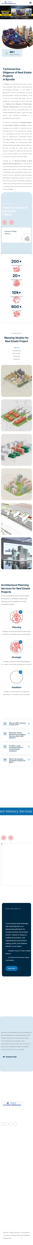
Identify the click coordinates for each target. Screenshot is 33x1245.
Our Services (5, 1143)
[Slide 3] (18, 17)
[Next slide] (11, 222)
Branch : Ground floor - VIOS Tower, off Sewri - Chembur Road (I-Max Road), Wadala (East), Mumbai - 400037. (16, 1215)
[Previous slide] (4, 222)
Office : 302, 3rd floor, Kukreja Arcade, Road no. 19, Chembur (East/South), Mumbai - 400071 (17, 1204)
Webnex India (16, 1238)
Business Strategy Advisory (11, 232)
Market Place (5, 1155)
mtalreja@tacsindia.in (11, 1197)
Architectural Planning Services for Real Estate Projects (14, 1184)
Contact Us (5, 1151)
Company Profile (6, 1139)
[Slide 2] (15, 17)
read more (11, 968)
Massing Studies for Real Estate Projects (14, 1179)
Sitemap (3, 1147)
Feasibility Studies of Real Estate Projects (14, 1175)
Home (3, 1135)
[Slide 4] (21, 17)
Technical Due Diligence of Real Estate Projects (14, 1169)
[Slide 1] (11, 17)
